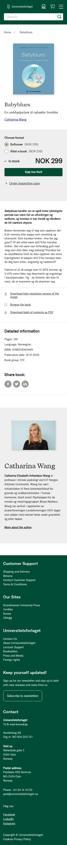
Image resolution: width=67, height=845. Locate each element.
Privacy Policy (22, 839)
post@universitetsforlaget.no (20, 794)
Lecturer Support (13, 647)
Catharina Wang (15, 119)
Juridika (8, 609)
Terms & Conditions (15, 584)
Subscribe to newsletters (22, 696)
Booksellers (10, 651)
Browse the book (20, 304)
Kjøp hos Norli (33, 172)
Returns (7, 576)
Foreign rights (11, 659)
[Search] (59, 17)
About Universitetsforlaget (19, 643)
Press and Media (13, 655)
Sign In (43, 6)
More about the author (18, 527)
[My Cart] (52, 6)
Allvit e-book (26, 151)
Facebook (8, 384)
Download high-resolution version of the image (34, 295)
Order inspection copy (24, 183)
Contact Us (10, 639)
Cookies (8, 839)
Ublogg (7, 617)
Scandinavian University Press (21, 605)
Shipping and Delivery (16, 571)
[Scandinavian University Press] (20, 6)
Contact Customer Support (19, 580)
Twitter (16, 384)
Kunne (7, 613)
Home (7, 32)
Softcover (24, 144)
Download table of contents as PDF (31, 312)
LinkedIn (25, 384)
